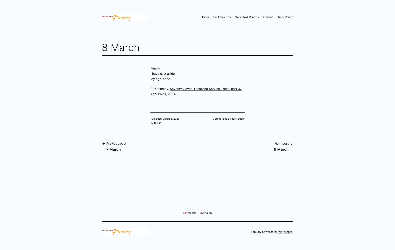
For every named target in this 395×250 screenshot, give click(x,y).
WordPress (285, 231)
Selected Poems (247, 17)
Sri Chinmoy (222, 17)
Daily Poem (285, 17)
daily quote (238, 118)
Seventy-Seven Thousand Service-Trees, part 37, (206, 89)
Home (205, 17)
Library (268, 17)
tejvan (157, 122)
